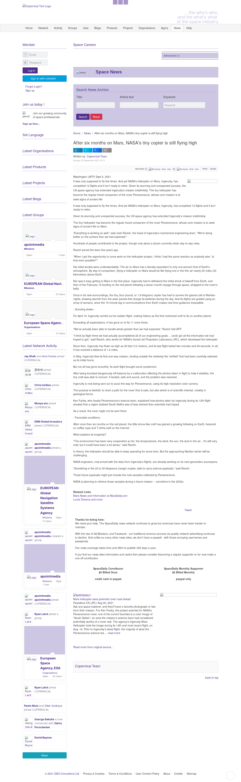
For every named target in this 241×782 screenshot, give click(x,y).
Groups (72, 28)
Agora (164, 28)
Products (112, 28)
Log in (31, 70)
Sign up (29, 90)
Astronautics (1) (168, 55)
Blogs (97, 28)
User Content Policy (147, 773)
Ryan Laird (41, 614)
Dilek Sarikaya (53, 705)
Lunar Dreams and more (88, 499)
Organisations (147, 28)
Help (189, 28)
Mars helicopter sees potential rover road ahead (101, 599)
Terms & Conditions (120, 773)
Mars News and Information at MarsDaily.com (100, 495)
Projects (128, 28)
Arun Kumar (49, 356)
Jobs (85, 28)
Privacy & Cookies (93, 773)
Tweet (188, 510)
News (177, 28)
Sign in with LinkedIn (43, 78)
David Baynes (43, 737)
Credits (178, 773)
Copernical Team (97, 156)
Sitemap (191, 773)
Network (43, 28)
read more (114, 633)
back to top (211, 677)
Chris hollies (42, 385)
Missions (29, 248)
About (166, 773)
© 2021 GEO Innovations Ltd (62, 773)
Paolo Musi (31, 705)
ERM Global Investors (48, 421)
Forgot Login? (33, 86)
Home (29, 28)
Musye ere (41, 403)
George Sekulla (44, 719)
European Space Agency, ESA (47, 323)
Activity (58, 28)
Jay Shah (30, 356)
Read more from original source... (93, 647)
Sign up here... (31, 123)
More (44, 755)
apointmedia (34, 244)
